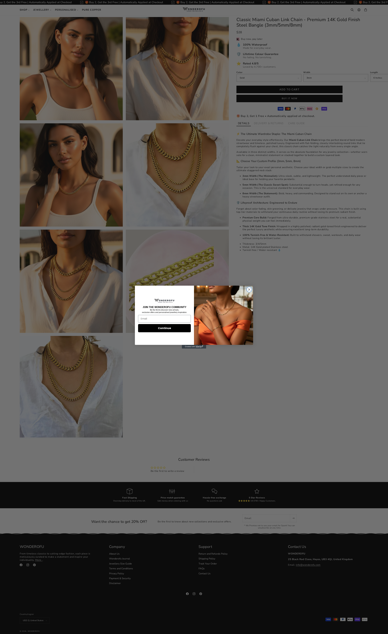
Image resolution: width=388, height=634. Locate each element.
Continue (164, 328)
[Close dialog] (249, 289)
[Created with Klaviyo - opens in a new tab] (194, 347)
